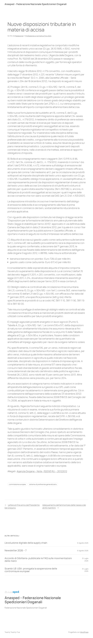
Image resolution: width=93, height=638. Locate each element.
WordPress (84, 632)
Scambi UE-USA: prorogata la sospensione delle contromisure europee (31, 570)
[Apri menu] (85, 4)
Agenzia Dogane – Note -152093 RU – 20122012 (42, 471)
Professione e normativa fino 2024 (38, 36)
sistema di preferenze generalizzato (43, 484)
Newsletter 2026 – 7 (15, 550)
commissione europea (17, 484)
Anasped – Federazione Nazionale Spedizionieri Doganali (36, 4)
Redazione (19, 36)
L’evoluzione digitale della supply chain (26, 542)
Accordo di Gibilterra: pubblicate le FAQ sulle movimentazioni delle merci (38, 559)
